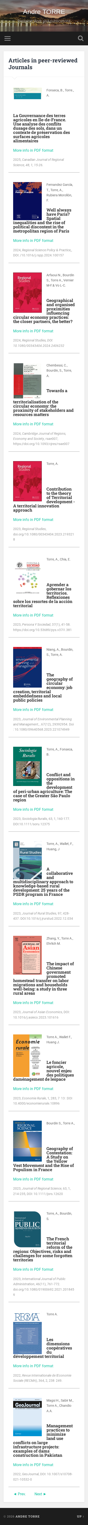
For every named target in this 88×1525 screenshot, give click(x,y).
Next (38, 1494)
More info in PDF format (33, 150)
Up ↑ (80, 1516)
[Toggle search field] (81, 38)
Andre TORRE (44, 11)
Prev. (22, 1494)
